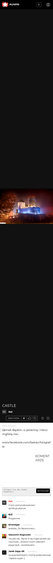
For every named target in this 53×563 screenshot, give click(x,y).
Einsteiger (14, 524)
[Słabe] (35, 418)
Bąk (10, 411)
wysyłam (43, 491)
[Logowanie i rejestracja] (48, 4)
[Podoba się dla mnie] (29, 418)
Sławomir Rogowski (19, 534)
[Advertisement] (18, 469)
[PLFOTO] (10, 4)
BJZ (10, 514)
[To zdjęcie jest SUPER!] (24, 418)
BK (4, 411)
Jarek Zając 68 (16, 551)
